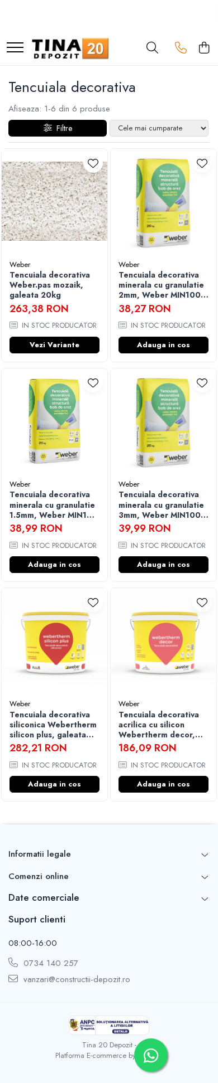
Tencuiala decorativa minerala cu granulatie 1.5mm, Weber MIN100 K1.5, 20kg (54, 504)
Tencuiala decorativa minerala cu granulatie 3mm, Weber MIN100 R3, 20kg (161, 504)
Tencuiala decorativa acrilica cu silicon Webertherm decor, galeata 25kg (159, 725)
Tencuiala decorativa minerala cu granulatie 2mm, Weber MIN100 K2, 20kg (161, 285)
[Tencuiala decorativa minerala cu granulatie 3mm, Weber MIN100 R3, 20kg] (163, 421)
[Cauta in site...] (152, 48)
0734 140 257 (49, 963)
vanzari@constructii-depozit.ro (75, 979)
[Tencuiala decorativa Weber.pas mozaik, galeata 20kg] (54, 201)
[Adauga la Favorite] (93, 163)
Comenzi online (38, 876)
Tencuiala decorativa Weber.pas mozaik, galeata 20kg (50, 285)
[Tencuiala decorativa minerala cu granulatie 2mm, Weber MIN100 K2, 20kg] (163, 201)
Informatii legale (39, 854)
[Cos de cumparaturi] (204, 48)
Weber (20, 264)
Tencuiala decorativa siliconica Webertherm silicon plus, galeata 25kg (53, 725)
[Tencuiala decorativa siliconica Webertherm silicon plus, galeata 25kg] (54, 640)
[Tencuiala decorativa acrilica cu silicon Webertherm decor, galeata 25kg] (163, 640)
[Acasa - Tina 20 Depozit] (70, 48)
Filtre (62, 128)
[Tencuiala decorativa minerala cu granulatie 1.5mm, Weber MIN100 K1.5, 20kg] (54, 421)
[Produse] (15, 48)
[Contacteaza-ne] (181, 48)
